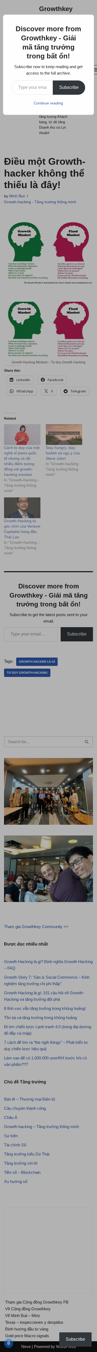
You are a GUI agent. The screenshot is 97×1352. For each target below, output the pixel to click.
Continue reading (48, 103)
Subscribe (69, 87)
